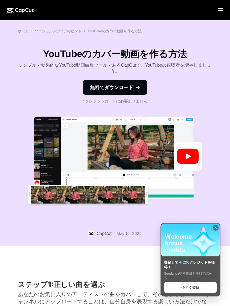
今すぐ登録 (190, 287)
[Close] (216, 228)
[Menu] (220, 9)
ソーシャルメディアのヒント (58, 31)
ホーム (23, 31)
